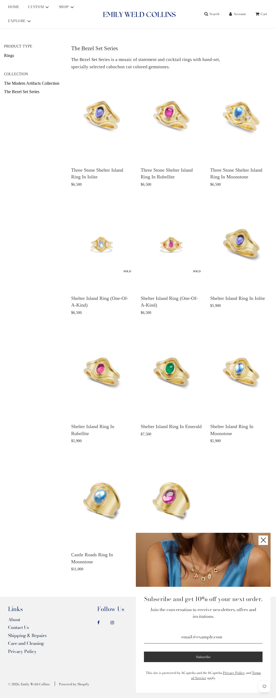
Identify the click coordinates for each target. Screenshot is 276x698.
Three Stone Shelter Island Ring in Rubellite (167, 173)
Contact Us (18, 627)
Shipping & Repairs (27, 635)
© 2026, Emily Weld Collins (29, 684)
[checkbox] (35, 55)
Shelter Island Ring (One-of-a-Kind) (99, 302)
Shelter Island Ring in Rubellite (92, 430)
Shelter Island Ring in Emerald (171, 426)
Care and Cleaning (26, 643)
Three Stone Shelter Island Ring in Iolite (97, 173)
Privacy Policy (22, 651)
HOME (13, 6)
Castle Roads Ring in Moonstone (92, 558)
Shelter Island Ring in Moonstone (231, 430)
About (14, 619)
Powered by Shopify (74, 684)
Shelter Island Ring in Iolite (237, 298)
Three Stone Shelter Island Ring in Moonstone (236, 173)
